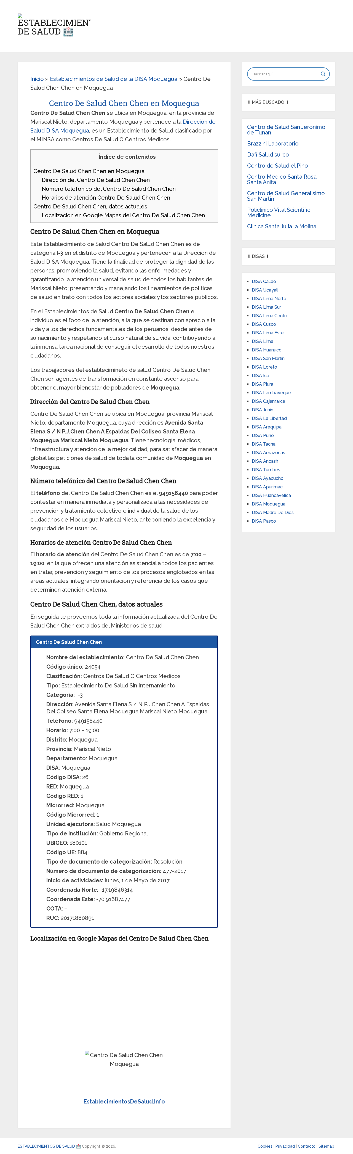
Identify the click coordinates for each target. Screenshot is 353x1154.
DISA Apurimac (267, 486)
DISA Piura (262, 384)
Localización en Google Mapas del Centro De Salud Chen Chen (123, 215)
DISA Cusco (264, 324)
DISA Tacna (264, 444)
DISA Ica (260, 375)
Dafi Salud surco (268, 154)
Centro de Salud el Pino (277, 165)
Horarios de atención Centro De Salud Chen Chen (106, 197)
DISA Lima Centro (270, 315)
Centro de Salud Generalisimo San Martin (286, 196)
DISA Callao (264, 281)
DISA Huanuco (267, 350)
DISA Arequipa (267, 427)
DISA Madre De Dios (273, 512)
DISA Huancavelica (271, 495)
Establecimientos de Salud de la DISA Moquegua (113, 79)
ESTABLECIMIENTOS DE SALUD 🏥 (49, 1146)
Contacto (307, 1146)
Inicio (37, 79)
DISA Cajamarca (268, 401)
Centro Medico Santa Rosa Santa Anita (282, 179)
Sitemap (326, 1146)
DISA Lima (262, 341)
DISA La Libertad (269, 418)
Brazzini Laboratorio (273, 143)
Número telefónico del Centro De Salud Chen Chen (109, 189)
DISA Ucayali (265, 290)
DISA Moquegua (268, 504)
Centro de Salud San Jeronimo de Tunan (286, 130)
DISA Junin (262, 409)
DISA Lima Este (268, 332)
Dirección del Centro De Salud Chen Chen (96, 180)
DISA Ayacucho (268, 478)
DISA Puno (263, 435)
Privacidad (286, 1146)
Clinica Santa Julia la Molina (281, 226)
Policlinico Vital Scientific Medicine (278, 213)
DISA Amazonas (268, 452)
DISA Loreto (264, 367)
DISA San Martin (268, 358)
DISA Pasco (264, 521)
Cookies (266, 1146)
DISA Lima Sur (266, 307)
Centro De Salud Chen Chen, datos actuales (90, 206)
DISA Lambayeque (271, 392)
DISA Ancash (265, 461)
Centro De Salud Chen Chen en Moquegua (89, 171)
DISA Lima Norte (269, 298)
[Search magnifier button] (323, 74)
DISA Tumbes (266, 469)
